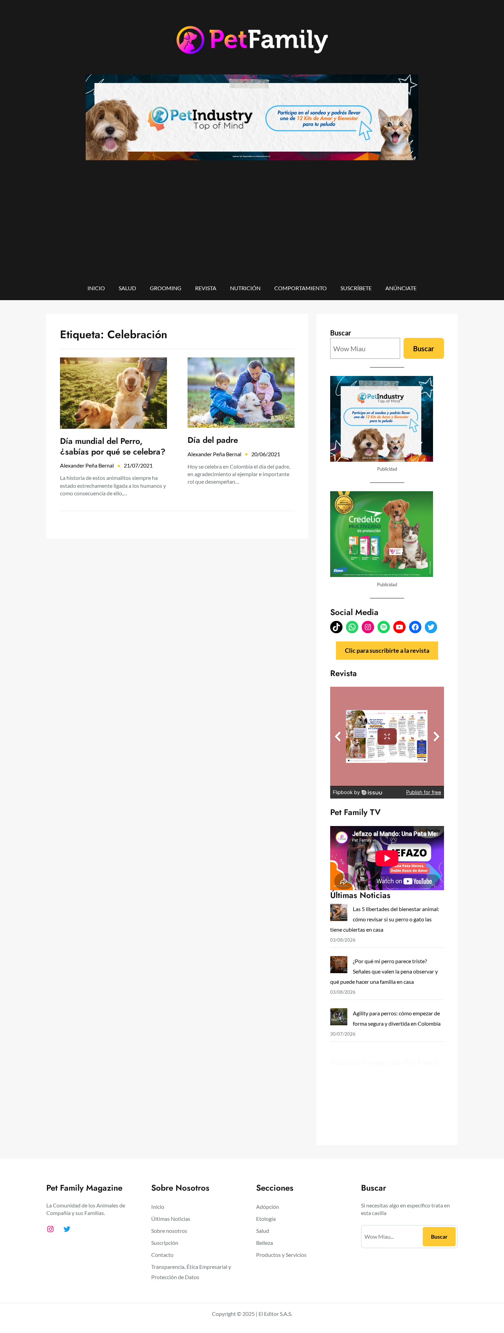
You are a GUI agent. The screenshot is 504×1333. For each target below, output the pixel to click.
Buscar (340, 333)
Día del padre (213, 440)
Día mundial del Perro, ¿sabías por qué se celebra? (113, 446)
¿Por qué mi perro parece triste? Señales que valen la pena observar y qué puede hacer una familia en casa (384, 971)
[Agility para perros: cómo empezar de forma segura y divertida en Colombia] (338, 1018)
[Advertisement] (252, 227)
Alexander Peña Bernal (87, 465)
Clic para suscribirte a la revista (387, 650)
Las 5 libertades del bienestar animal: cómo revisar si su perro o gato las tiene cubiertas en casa (384, 919)
